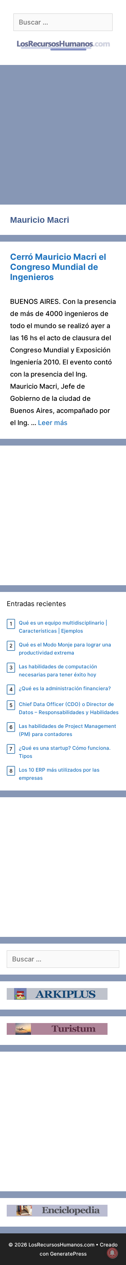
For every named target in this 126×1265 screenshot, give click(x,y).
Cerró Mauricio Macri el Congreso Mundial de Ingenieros (58, 267)
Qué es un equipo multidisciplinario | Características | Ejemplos (63, 627)
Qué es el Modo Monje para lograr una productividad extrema (65, 648)
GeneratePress (68, 1254)
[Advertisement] (63, 131)
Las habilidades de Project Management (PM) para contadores (67, 730)
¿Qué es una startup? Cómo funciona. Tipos (65, 752)
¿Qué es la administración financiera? (65, 688)
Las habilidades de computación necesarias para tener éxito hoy (58, 670)
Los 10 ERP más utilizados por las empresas (59, 774)
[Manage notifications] (112, 1253)
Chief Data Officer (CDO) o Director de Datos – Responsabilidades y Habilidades (69, 708)
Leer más (53, 423)
